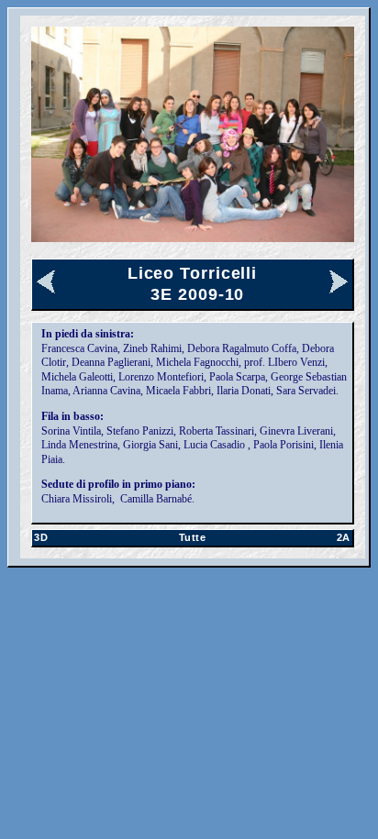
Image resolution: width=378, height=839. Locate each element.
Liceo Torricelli (192, 273)
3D (41, 537)
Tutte (192, 537)
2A (343, 537)
